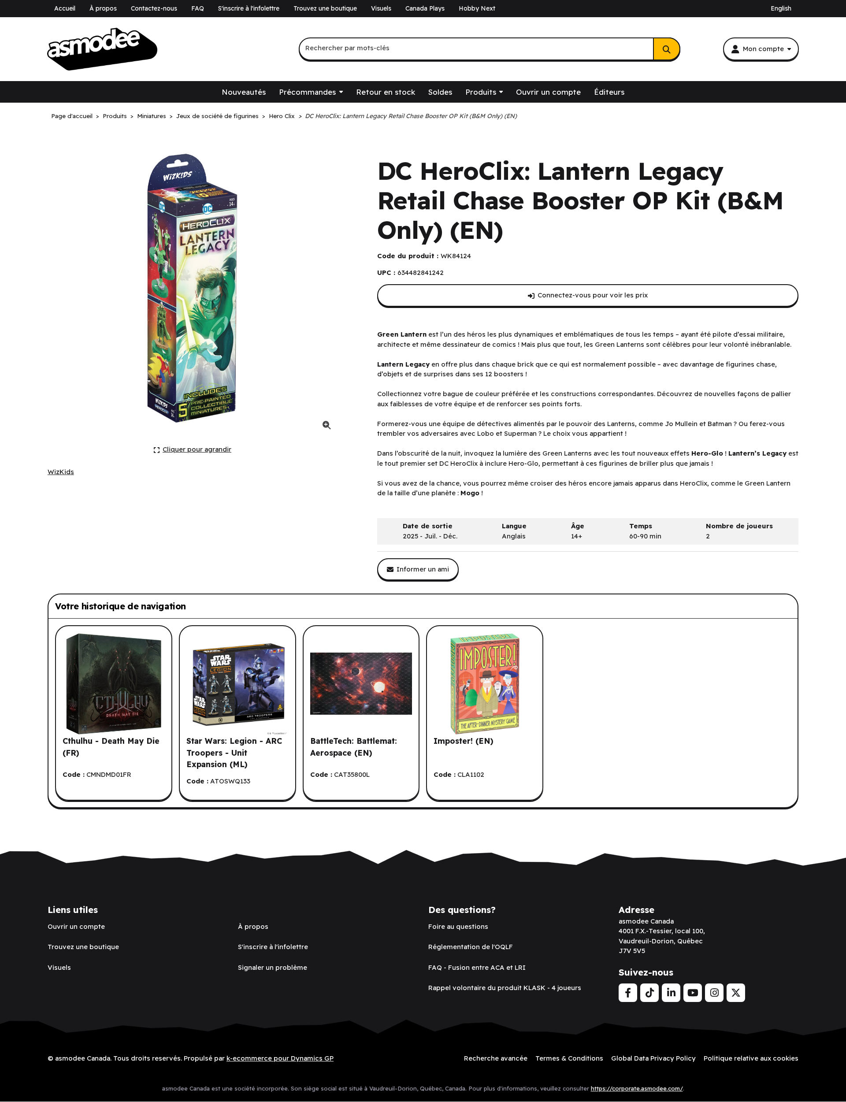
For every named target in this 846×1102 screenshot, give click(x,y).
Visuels (381, 8)
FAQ (197, 8)
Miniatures (151, 115)
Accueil (64, 8)
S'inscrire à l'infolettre (248, 8)
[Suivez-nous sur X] (736, 992)
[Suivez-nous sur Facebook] (628, 992)
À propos (103, 8)
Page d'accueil (72, 115)
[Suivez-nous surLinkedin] (671, 992)
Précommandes (307, 91)
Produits (480, 91)
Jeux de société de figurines (217, 115)
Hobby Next (477, 8)
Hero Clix (282, 115)
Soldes (440, 91)
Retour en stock (385, 91)
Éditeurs (609, 91)
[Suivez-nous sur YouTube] (692, 992)
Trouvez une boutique (325, 8)
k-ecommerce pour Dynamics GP (280, 1058)
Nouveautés (244, 91)
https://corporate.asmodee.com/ (637, 1088)
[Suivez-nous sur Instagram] (714, 992)
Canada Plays (425, 8)
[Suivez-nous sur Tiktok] (649, 992)
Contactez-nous (154, 8)
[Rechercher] (666, 48)
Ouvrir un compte (548, 91)
